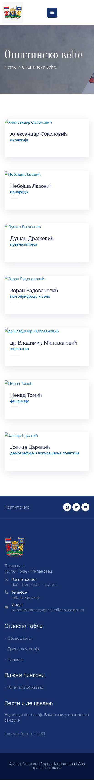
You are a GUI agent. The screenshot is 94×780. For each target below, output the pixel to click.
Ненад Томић (26, 395)
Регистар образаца (25, 687)
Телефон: (19, 592)
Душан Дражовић (32, 238)
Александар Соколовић (38, 134)
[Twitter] (76, 507)
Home (11, 67)
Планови (16, 659)
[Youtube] (85, 507)
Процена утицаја (23, 649)
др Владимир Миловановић (43, 343)
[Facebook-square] (67, 507)
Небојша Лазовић (31, 186)
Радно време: (23, 579)
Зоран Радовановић (34, 290)
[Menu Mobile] (52, 13)
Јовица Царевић (30, 447)
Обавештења (20, 638)
